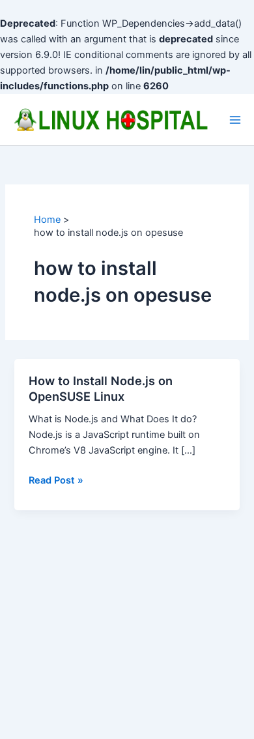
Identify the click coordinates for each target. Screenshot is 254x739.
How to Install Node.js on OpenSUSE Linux (101, 388)
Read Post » (56, 481)
